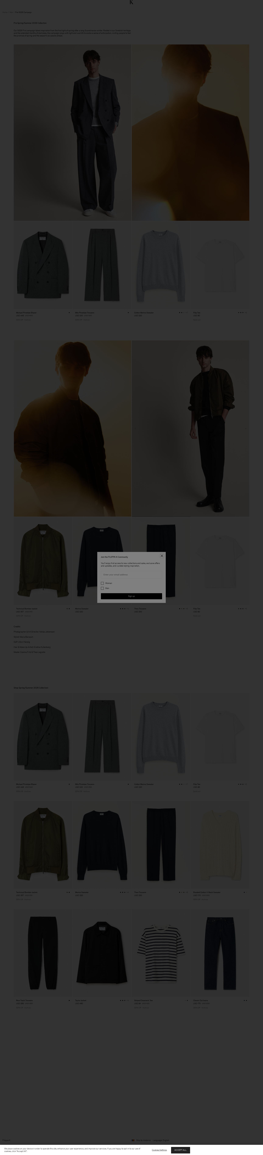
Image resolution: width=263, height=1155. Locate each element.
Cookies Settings (159, 1150)
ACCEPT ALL (180, 1150)
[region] (131, 1150)
